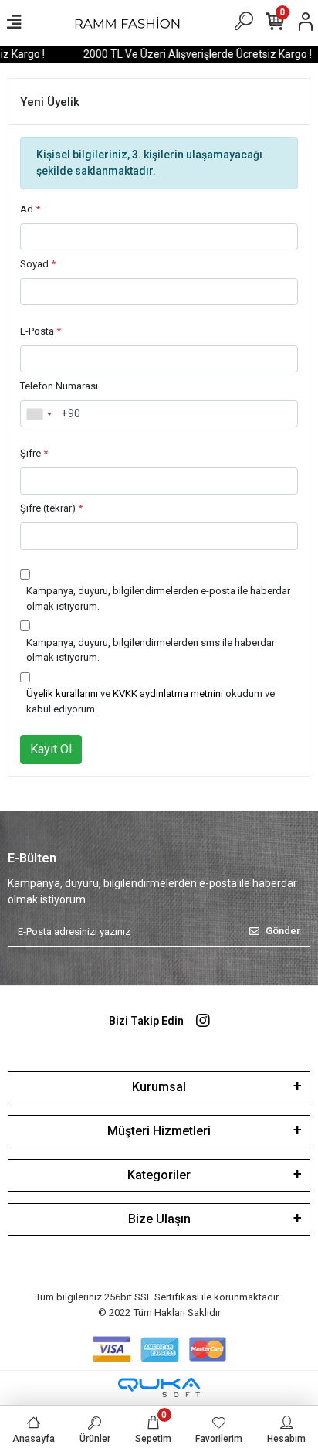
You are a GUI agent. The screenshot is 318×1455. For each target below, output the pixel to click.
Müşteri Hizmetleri (159, 1131)
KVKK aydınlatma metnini (168, 693)
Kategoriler (159, 1175)
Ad (30, 209)
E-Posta (40, 331)
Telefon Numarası (59, 386)
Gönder (283, 931)
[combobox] (38, 414)
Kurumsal (159, 1086)
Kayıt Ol (51, 749)
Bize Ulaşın (159, 1219)
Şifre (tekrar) (51, 508)
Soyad (38, 264)
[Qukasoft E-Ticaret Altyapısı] (159, 1387)
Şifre (34, 453)
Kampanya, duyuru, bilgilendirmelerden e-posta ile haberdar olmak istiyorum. (158, 598)
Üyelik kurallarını (62, 693)
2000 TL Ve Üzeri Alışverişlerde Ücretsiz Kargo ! (193, 54)
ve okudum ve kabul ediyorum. (150, 701)
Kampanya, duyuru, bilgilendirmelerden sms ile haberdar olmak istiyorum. (150, 650)
